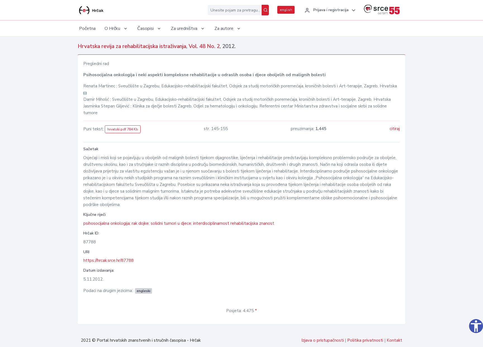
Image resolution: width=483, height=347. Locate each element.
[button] (329, 10)
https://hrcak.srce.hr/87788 (108, 260)
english (286, 10)
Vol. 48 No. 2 (204, 46)
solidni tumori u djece (171, 223)
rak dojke (140, 223)
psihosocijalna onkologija (106, 223)
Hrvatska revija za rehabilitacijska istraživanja (132, 46)
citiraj (395, 128)
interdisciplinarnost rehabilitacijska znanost (233, 223)
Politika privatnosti (365, 340)
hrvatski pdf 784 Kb (122, 129)
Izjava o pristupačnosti (322, 340)
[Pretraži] (265, 10)
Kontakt (394, 340)
